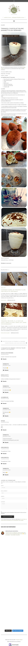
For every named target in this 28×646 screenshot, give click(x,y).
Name (2, 485)
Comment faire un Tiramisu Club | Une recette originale (13, 290)
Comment (3, 501)
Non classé (6, 263)
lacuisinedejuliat (4, 397)
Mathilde (3, 420)
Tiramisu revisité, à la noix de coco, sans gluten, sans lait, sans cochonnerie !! (13, 322)
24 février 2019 (3, 287)
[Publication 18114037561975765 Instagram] (14, 559)
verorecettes (6, 363)
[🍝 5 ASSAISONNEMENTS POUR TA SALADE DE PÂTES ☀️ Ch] (14, 590)
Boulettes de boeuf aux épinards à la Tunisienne (14, 341)
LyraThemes (18, 641)
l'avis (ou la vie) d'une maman (7, 352)
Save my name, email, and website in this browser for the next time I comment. (13, 513)
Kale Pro (13, 641)
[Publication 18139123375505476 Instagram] (14, 575)
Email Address (4, 490)
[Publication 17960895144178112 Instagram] (14, 544)
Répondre (4, 359)
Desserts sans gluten (7, 332)
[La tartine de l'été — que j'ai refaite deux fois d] (14, 621)
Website (2, 496)
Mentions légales (19, 639)
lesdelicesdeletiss (5, 447)
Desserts (5, 300)
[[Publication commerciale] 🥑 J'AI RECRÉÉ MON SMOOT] (14, 605)
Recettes (10, 263)
